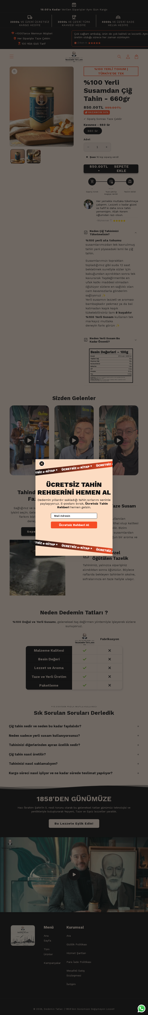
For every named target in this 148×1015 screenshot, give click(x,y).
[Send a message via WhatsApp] (141, 1008)
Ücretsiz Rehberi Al (74, 525)
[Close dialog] (41, 463)
